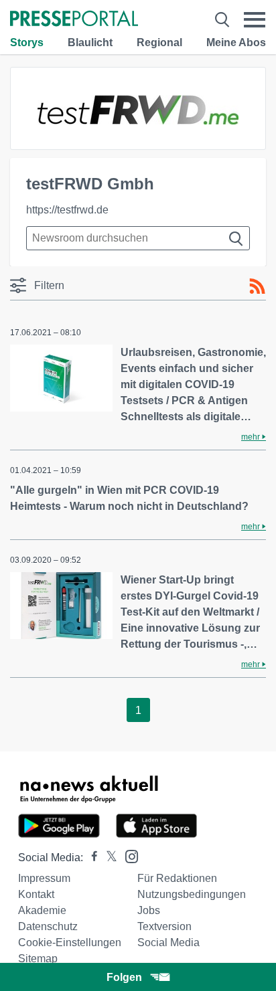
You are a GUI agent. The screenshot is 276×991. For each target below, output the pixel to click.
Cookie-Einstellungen (69, 942)
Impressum (44, 878)
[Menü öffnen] (254, 20)
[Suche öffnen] (222, 20)
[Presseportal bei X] (107, 857)
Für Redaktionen (177, 878)
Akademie (42, 910)
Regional (159, 42)
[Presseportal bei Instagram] (127, 855)
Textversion (164, 926)
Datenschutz (48, 926)
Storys (27, 42)
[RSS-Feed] (257, 286)
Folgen (124, 977)
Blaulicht (90, 42)
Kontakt (36, 894)
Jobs (148, 910)
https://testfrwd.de (67, 209)
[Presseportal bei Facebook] (90, 857)
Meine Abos (236, 42)
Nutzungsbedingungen (191, 894)
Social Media (168, 942)
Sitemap (38, 958)
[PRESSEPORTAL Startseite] (74, 19)
